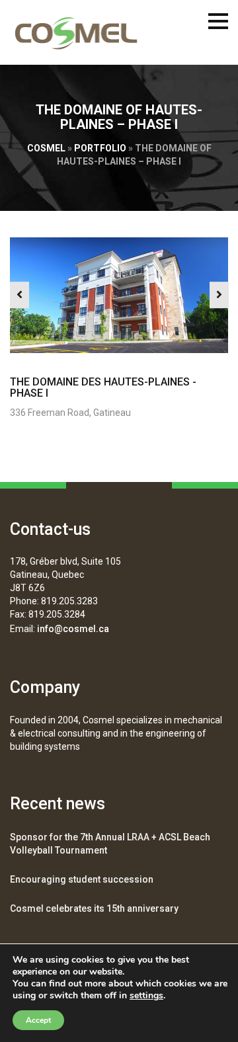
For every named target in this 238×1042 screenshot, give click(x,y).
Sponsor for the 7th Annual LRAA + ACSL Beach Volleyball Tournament (110, 844)
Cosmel (46, 148)
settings (146, 996)
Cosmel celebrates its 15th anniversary (94, 908)
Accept (38, 1020)
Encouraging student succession (81, 879)
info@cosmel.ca (73, 628)
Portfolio (100, 148)
